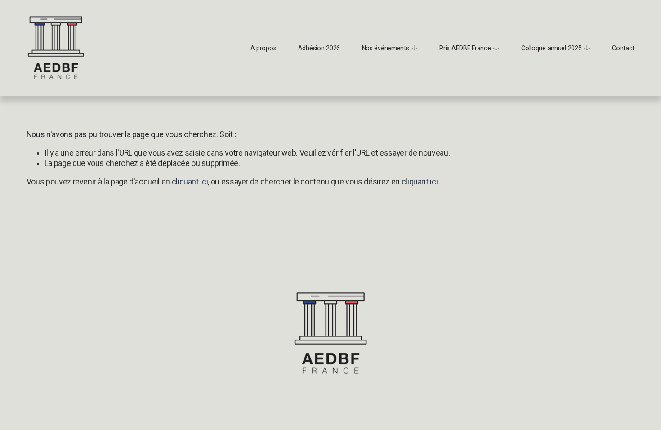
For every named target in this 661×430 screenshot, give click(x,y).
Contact (623, 48)
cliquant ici (190, 181)
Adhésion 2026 (319, 48)
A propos (263, 48)
